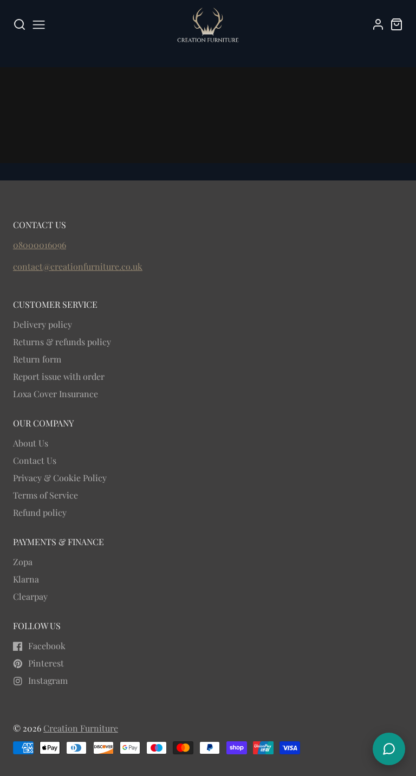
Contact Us (34, 460)
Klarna (26, 579)
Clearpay (30, 596)
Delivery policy (42, 324)
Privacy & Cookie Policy (60, 477)
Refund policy (40, 512)
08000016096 (39, 244)
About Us (30, 443)
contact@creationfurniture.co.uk (77, 266)
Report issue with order (59, 376)
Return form (37, 359)
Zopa (22, 561)
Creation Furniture (80, 728)
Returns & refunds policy (62, 341)
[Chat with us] (389, 749)
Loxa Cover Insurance (55, 393)
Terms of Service (45, 495)
